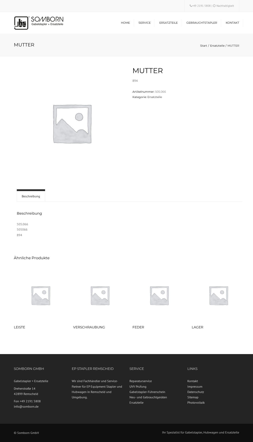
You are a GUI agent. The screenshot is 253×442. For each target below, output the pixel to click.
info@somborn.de (26, 406)
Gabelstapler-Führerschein (147, 392)
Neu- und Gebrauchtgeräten (148, 397)
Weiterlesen (40, 295)
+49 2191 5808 (201, 6)
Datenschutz (195, 392)
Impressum (194, 386)
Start (203, 45)
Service (145, 23)
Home (125, 23)
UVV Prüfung (137, 386)
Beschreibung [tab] (31, 196)
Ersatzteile (168, 23)
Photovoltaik (196, 402)
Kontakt (232, 23)
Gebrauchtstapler (201, 23)
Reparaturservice (140, 381)
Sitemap (192, 397)
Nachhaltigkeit (225, 6)
